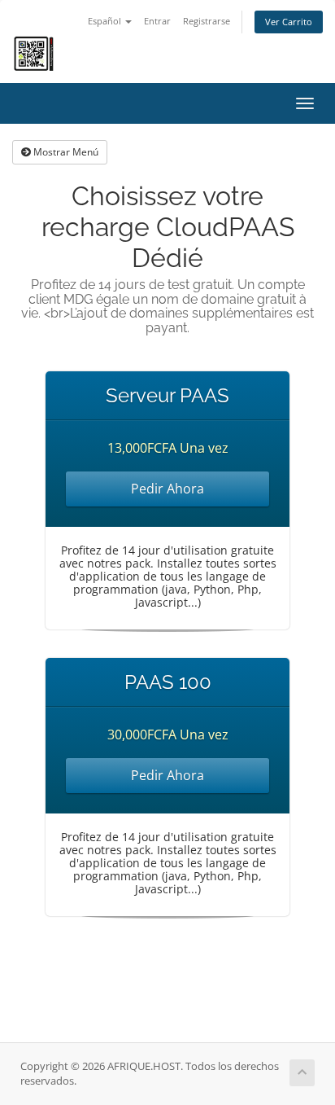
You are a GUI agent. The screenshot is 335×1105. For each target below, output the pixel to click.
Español (106, 21)
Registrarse (206, 21)
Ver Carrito (288, 21)
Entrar (157, 21)
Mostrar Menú (64, 152)
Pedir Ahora (167, 489)
